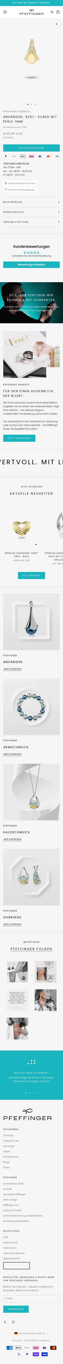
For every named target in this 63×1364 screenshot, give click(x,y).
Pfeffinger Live (11, 1205)
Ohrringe (8, 1135)
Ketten (6, 1151)
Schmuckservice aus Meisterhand (22, 1215)
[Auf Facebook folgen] (4, 1322)
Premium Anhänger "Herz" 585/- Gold (21, 555)
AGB (5, 1237)
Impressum (9, 1248)
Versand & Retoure (14, 1253)
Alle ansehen (31, 575)
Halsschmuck (11, 1140)
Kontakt (7, 1189)
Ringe (6, 1162)
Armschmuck (11, 1156)
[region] (31, 1072)
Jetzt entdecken (19, 438)
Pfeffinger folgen (31, 949)
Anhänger (9, 1146)
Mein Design (10, 1199)
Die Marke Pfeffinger (14, 1194)
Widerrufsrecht (11, 1258)
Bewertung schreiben (31, 264)
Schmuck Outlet (12, 1210)
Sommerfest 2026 (13, 1183)
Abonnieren (16, 1309)
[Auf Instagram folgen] (13, 1322)
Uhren (6, 1167)
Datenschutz (10, 1242)
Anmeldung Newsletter (16, 1221)
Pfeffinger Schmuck (16, 111)
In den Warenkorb (31, 148)
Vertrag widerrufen (16, 1265)
